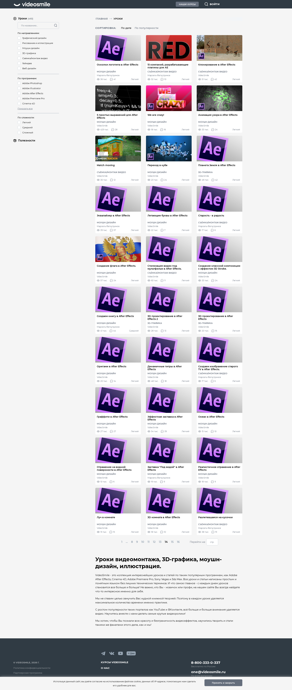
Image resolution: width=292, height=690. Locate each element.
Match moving (106, 165)
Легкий (26, 122)
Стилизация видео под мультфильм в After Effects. (164, 267)
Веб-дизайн (29, 68)
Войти (215, 4)
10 (142, 541)
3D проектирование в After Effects (215, 318)
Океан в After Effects (211, 416)
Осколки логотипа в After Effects (117, 64)
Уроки (118, 18)
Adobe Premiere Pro (33, 98)
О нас (105, 668)
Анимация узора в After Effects (217, 115)
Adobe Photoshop (32, 83)
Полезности (26, 140)
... (127, 541)
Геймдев (27, 63)
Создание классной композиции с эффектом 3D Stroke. (219, 267)
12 (154, 541)
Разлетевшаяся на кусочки (215, 517)
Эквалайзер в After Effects (113, 215)
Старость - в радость (211, 215)
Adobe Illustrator (31, 88)
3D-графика (29, 53)
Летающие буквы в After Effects (167, 215)
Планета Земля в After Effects (216, 165)
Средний (27, 127)
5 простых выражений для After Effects (117, 116)
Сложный (27, 132)
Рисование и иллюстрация (37, 43)
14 (166, 541)
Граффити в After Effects (112, 416)
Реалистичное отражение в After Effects (219, 468)
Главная (102, 18)
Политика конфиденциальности (31, 668)
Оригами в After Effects (111, 366)
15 (172, 541)
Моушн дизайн (31, 48)
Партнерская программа (27, 672)
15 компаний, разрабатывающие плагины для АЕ (168, 66)
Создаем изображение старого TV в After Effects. (218, 368)
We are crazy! (156, 115)
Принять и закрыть (223, 682)
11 (149, 541)
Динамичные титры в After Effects (165, 368)
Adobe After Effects (32, 93)
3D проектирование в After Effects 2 (165, 318)
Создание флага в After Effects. (116, 265)
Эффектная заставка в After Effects (165, 418)
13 (160, 541)
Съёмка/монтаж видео (35, 58)
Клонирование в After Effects (216, 64)
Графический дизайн (34, 38)
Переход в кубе (157, 165)
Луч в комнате (106, 517)
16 (178, 541)
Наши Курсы (187, 4)
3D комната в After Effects (164, 517)
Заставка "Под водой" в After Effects (166, 468)
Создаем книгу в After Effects (115, 316)
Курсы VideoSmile (114, 662)
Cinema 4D (28, 103)
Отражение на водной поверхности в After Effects (114, 468)
